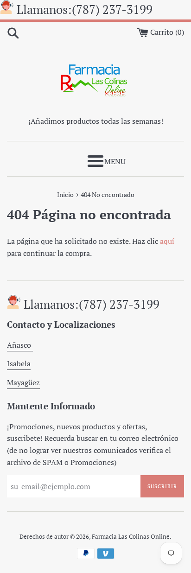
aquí (167, 241)
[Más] (95, 161)
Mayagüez (23, 382)
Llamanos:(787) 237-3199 (85, 9)
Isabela (19, 363)
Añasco (20, 345)
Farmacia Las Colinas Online (131, 537)
